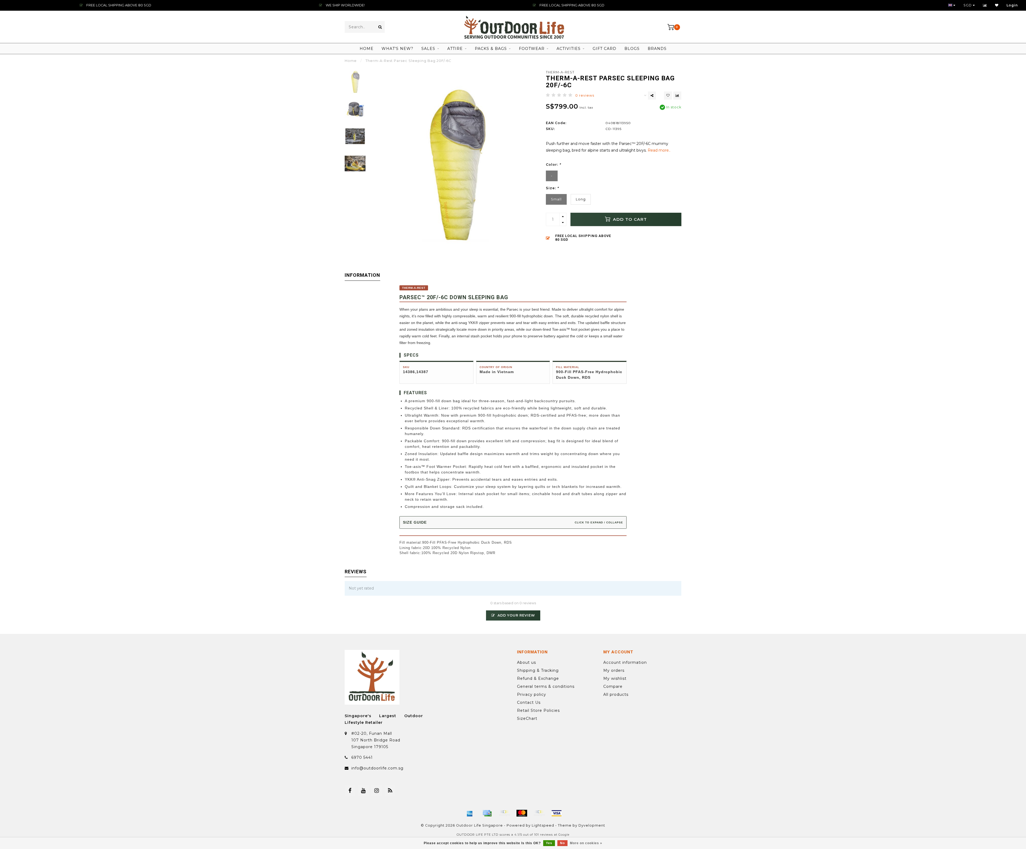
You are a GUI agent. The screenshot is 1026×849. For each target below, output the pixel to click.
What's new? (397, 48)
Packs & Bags (491, 48)
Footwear (532, 48)
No (562, 843)
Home (367, 48)
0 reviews (584, 95)
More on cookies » (586, 843)
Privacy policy (531, 694)
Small (556, 199)
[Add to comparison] (677, 96)
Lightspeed (543, 825)
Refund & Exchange (538, 678)
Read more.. (659, 150)
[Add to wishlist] (668, 96)
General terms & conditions (545, 686)
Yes (549, 843)
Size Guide (513, 522)
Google (563, 834)
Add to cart (629, 219)
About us (526, 662)
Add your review (515, 615)
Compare (613, 686)
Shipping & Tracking (538, 670)
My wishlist (615, 678)
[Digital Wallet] (504, 813)
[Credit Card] (487, 813)
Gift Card (604, 48)
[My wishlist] (996, 5)
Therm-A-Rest (560, 72)
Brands (657, 48)
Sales (428, 48)
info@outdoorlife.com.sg (377, 768)
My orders (613, 670)
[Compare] (985, 5)
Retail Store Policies (538, 710)
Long (581, 199)
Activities (569, 48)
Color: (553, 165)
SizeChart (527, 718)
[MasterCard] (521, 813)
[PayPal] (539, 813)
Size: (552, 188)
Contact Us (529, 702)
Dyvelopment (591, 825)
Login (1012, 5)
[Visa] (556, 813)
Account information (625, 662)
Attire (455, 48)
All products (615, 694)
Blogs (632, 48)
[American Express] (469, 813)
